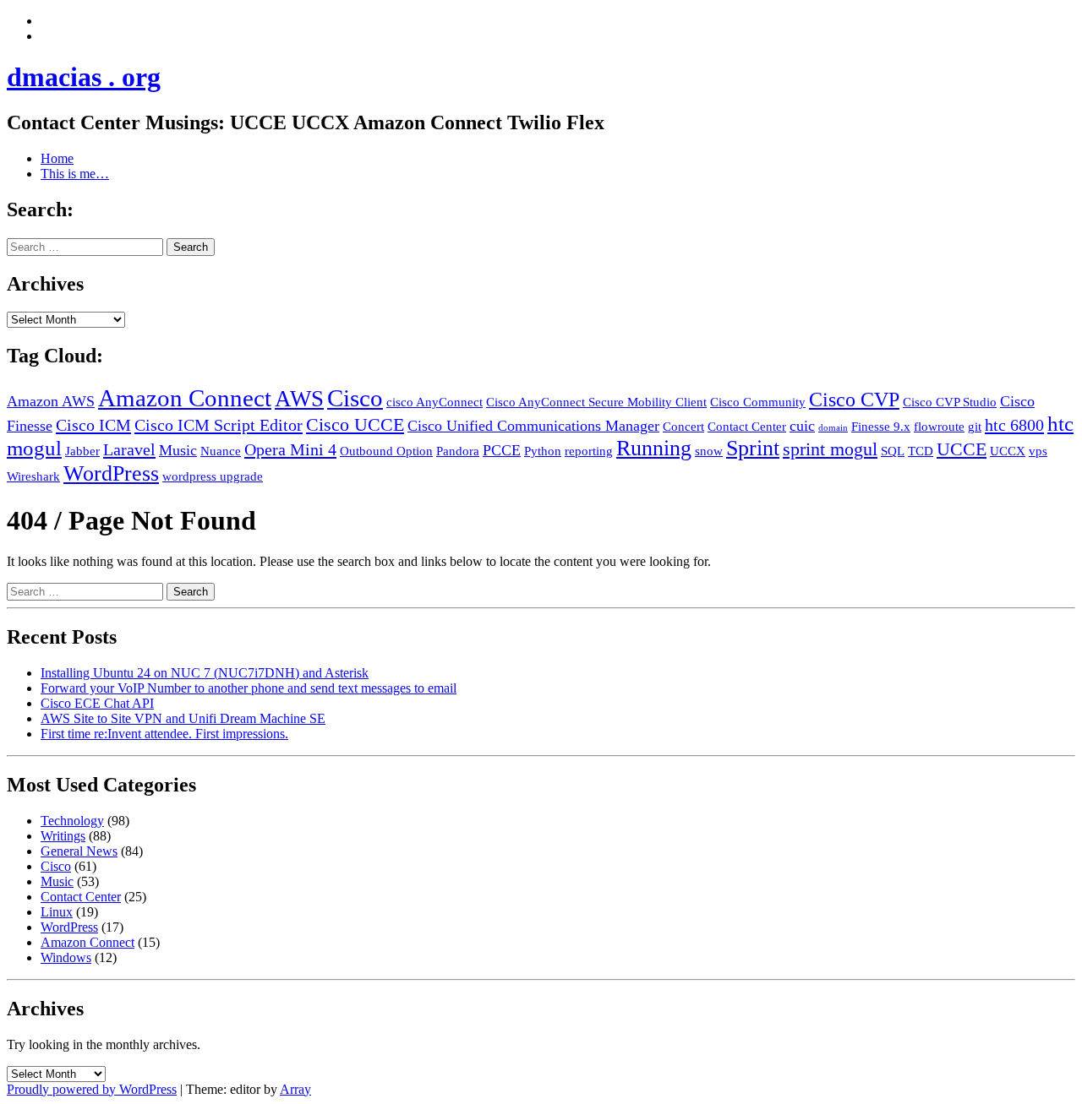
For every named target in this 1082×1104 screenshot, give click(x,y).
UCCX (1007, 451)
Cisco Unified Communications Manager (533, 425)
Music (178, 450)
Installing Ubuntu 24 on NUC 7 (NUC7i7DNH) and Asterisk (205, 673)
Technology (72, 820)
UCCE (961, 449)
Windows (66, 957)
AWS (299, 398)
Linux (57, 912)
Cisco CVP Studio (950, 402)
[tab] (46, 21)
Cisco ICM (93, 425)
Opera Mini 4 (290, 449)
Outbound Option (386, 451)
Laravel (129, 449)
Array (295, 1089)
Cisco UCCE (355, 424)
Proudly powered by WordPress (92, 1089)
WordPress (111, 473)
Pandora (457, 451)
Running (653, 448)
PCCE (502, 450)
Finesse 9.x (880, 426)
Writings (63, 836)
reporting (589, 451)
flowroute (939, 426)
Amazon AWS (51, 401)
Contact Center (747, 426)
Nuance (220, 451)
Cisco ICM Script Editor (218, 425)
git (974, 426)
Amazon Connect (184, 397)
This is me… (75, 173)
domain (833, 427)
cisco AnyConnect (434, 402)
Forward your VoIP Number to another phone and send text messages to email (248, 688)
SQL (892, 451)
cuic (802, 425)
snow (709, 451)
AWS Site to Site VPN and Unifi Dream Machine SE (183, 718)
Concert (683, 426)
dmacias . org (84, 77)
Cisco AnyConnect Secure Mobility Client (596, 402)
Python (542, 451)
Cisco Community (758, 402)
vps (1038, 451)
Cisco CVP (854, 400)
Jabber (82, 451)
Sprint (752, 448)
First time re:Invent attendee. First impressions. (164, 733)
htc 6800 (1014, 425)
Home (57, 158)
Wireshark (33, 476)
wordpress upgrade (212, 476)
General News (79, 851)
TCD (920, 451)
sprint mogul (830, 449)
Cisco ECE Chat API (97, 703)
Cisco (355, 397)
